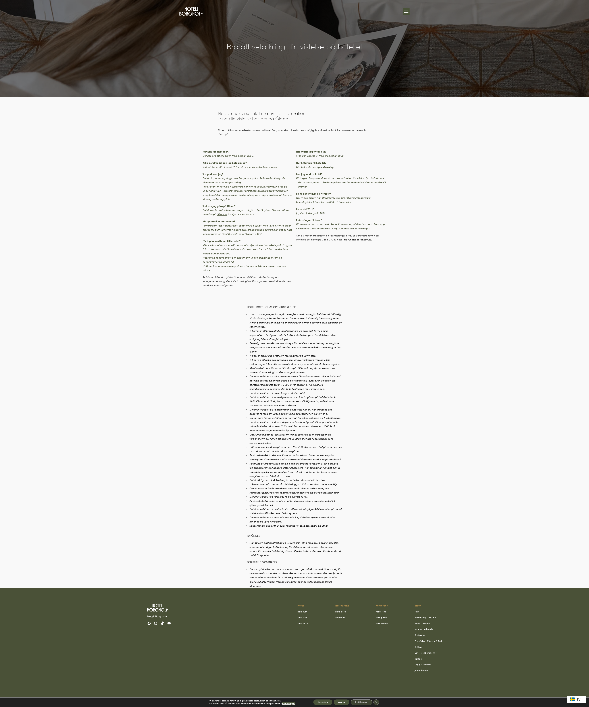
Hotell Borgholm (157, 616)
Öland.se (222, 214)
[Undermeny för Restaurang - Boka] (435, 617)
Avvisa (341, 702)
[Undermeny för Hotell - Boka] (429, 623)
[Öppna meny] (406, 11)
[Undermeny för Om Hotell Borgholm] (436, 652)
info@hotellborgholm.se (357, 239)
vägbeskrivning (324, 167)
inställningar (288, 703)
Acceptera (323, 702)
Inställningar (361, 702)
